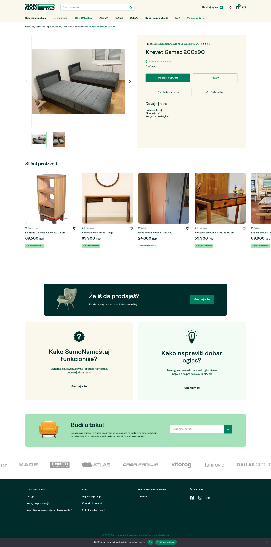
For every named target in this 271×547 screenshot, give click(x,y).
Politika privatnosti (93, 510)
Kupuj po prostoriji (156, 18)
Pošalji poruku (168, 77)
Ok (150, 542)
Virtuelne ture (195, 18)
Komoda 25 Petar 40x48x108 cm (45, 233)
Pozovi (215, 77)
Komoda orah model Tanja (97, 233)
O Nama (142, 496)
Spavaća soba (54, 27)
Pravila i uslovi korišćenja (152, 490)
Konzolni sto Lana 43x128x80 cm (214, 233)
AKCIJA (103, 18)
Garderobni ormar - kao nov (155, 233)
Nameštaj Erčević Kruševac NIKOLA (177, 44)
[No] (267, 542)
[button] (130, 81)
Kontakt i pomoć (92, 503)
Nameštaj (40, 27)
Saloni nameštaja (35, 18)
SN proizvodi (60, 18)
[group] (78, 81)
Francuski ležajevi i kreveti (75, 27)
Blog (177, 18)
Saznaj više (202, 299)
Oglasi (119, 18)
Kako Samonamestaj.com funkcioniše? (49, 510)
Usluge (134, 18)
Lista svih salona (36, 490)
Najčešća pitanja (91, 496)
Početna (29, 27)
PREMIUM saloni (83, 18)
